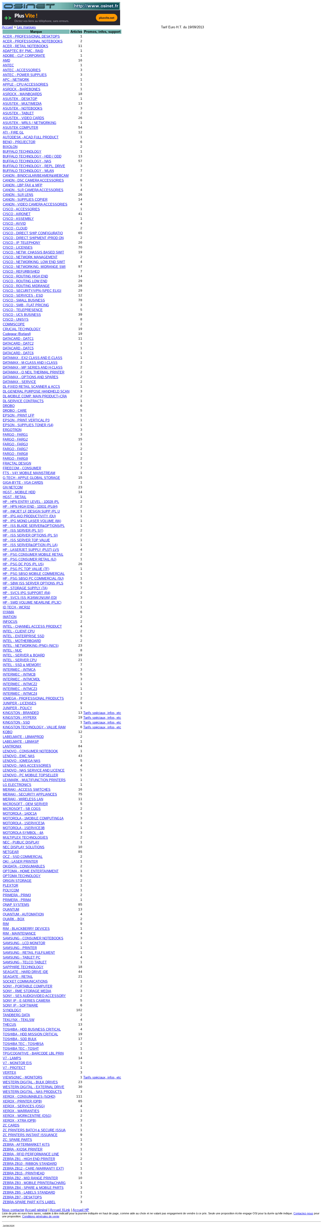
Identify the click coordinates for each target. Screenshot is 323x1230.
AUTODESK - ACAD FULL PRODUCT (31, 137)
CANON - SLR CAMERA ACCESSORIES (33, 190)
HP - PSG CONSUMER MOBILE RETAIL (33, 554)
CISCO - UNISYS (16, 319)
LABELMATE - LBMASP (21, 742)
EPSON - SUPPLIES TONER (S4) (28, 425)
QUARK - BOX (13, 919)
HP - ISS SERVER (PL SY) (23, 530)
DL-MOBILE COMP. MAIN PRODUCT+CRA (35, 396)
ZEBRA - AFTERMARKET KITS (26, 1144)
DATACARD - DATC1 (18, 339)
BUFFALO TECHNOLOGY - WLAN (28, 171)
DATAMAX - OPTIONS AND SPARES (30, 377)
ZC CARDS (11, 1125)
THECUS (9, 1025)
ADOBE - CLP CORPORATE (24, 56)
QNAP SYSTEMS (16, 905)
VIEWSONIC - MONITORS (22, 1077)
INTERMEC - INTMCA (19, 670)
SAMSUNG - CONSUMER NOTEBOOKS (33, 938)
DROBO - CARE (15, 411)
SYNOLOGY (12, 1010)
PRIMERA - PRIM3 (17, 895)
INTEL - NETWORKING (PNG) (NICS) (31, 646)
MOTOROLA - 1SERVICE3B (24, 828)
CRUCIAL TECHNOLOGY (22, 329)
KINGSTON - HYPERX (20, 718)
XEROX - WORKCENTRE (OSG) (27, 1116)
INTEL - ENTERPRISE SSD (23, 636)
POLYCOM (11, 890)
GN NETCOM (13, 487)
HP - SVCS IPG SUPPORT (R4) (26, 593)
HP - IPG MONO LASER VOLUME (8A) (32, 521)
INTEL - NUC (12, 650)
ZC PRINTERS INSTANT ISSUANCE (30, 1135)
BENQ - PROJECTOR (19, 142)
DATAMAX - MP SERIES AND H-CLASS (33, 367)
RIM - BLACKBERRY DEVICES (26, 929)
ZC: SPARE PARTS (17, 1140)
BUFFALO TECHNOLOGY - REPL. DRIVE (34, 166)
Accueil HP (81, 1210)
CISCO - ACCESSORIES (21, 209)
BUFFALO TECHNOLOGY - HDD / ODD (32, 156)
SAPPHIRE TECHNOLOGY (23, 967)
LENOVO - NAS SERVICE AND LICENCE (34, 770)
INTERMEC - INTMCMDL (21, 679)
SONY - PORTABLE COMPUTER (27, 986)
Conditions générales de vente (40, 1216)
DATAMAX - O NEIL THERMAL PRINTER (33, 372)
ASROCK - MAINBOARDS (22, 94)
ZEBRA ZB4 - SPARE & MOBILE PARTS (33, 1188)
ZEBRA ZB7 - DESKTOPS (22, 1197)
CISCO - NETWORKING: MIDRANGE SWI (34, 267)
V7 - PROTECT (14, 1068)
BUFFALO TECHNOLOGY (22, 151)
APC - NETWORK (16, 80)
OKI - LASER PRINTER (20, 861)
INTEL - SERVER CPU (20, 660)
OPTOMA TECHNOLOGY (22, 876)
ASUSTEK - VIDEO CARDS (23, 118)
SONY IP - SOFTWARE (20, 1005)
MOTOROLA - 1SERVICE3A (24, 823)
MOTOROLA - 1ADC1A (20, 813)
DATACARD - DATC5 (18, 348)
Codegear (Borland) (17, 334)
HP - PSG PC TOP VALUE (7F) (26, 569)
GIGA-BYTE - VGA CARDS (23, 482)
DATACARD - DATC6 (18, 353)
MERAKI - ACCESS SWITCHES (26, 789)
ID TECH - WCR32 (16, 607)
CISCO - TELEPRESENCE (23, 310)
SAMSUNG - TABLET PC (21, 957)
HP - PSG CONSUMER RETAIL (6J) (29, 559)
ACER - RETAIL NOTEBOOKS (25, 46)
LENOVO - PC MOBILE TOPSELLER (30, 775)
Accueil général (36, 1210)
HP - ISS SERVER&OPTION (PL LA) (30, 545)
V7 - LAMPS (12, 1058)
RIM (6, 924)
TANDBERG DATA (16, 1015)
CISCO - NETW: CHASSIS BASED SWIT (33, 252)
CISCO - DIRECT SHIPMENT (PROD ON (33, 238)
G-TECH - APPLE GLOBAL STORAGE (31, 478)
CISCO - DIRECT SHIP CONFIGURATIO (33, 233)
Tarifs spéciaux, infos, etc (102, 713)
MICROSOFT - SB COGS (22, 809)
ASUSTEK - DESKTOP (20, 99)
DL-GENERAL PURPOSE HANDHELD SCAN (36, 391)
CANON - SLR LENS (18, 195)
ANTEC (8, 65)
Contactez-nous (303, 1213)
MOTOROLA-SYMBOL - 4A (23, 833)
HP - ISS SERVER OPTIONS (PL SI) (30, 535)
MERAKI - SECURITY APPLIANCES (30, 794)
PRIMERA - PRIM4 (17, 900)
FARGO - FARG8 (15, 454)
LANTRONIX (12, 746)
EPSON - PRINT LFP (18, 415)
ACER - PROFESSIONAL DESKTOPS (31, 36)
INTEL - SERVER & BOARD (24, 655)
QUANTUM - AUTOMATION (23, 914)
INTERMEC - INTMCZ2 (20, 684)
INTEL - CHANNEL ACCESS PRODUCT (32, 626)
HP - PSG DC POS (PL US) (23, 564)
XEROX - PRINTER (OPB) (22, 1101)
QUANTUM (11, 909)
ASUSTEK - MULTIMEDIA (22, 104)
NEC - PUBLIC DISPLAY (21, 842)
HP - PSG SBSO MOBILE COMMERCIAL (34, 574)
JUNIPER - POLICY (17, 708)
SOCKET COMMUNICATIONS (25, 981)
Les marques (26, 27)
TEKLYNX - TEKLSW (18, 1020)
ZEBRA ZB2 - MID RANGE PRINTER (30, 1178)
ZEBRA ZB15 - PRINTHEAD (23, 1173)
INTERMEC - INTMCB (19, 674)
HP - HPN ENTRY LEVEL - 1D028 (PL (31, 502)
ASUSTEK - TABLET (18, 113)
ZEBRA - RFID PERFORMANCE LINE (31, 1154)
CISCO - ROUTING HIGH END (25, 276)
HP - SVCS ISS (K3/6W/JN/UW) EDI (30, 598)
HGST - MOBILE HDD (19, 492)
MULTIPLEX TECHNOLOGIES (25, 837)
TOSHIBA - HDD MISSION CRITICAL (30, 1034)
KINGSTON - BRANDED (21, 713)
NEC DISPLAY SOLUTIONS (23, 847)
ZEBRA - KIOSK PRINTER (22, 1149)
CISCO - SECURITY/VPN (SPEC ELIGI (32, 291)
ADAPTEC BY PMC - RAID (23, 51)
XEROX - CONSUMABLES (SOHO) (29, 1096)
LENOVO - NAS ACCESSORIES (27, 765)
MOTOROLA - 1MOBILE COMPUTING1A (33, 818)
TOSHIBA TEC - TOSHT (21, 1048)
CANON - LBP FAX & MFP (22, 185)
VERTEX (9, 1072)
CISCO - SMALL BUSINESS (24, 300)
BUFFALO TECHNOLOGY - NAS (27, 161)
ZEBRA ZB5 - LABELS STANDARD (29, 1192)
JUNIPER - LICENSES (19, 703)
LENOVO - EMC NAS (19, 756)
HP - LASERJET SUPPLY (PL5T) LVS (31, 550)
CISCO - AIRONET (17, 214)
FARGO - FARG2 (15, 439)
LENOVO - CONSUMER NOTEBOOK (30, 751)
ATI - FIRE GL (13, 132)
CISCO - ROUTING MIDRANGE (26, 286)
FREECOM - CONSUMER (22, 468)
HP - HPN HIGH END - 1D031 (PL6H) (30, 506)
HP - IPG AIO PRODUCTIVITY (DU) (29, 516)
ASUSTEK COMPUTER (20, 128)
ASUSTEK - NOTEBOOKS (22, 108)
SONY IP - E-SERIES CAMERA (26, 1001)
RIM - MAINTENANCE (19, 933)
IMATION (9, 617)
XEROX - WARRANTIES (21, 1111)
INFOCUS (10, 622)
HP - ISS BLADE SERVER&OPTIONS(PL (34, 526)
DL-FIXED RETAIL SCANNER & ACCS (31, 387)
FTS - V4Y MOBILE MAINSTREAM (29, 473)
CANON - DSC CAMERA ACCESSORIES (33, 180)
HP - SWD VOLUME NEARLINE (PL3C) (32, 602)
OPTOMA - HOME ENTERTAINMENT (31, 871)
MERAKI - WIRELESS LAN (23, 799)
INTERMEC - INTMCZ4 (20, 694)
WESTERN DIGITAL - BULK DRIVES (30, 1082)
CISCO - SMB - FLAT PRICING (26, 305)
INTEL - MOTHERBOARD (22, 641)
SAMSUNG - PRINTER (20, 948)
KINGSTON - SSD (16, 722)
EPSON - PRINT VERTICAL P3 (26, 420)
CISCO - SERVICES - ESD (23, 295)
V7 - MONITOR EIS (17, 1063)
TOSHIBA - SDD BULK (20, 1039)
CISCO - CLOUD (15, 228)
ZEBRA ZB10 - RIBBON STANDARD (30, 1164)
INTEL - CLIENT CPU (19, 631)
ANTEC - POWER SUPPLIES (25, 75)
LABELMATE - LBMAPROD (23, 737)
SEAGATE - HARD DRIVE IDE (25, 972)
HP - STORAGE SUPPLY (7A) (25, 588)
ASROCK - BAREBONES (21, 89)
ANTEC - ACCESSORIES (22, 70)
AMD (6, 60)
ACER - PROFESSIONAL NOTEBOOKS (33, 41)
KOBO (7, 732)
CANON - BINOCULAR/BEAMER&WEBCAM (36, 175)
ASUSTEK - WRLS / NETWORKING (29, 123)
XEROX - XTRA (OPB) (19, 1120)
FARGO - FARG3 (15, 444)
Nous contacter (13, 1210)
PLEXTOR (10, 885)
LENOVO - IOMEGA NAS (21, 761)
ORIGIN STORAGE (17, 881)
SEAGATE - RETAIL (18, 977)
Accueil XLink (60, 1210)
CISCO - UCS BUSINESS (22, 315)
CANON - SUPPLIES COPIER (25, 199)
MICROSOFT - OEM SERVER (25, 804)
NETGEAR (11, 852)
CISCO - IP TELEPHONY (21, 243)
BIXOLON (10, 147)
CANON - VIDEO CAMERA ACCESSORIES (35, 204)
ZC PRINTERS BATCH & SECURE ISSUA (34, 1130)
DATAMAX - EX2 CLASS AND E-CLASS (32, 358)
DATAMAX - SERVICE (19, 382)
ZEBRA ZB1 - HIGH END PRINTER (29, 1159)
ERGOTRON (12, 430)
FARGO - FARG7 (15, 449)
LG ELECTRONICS (17, 785)
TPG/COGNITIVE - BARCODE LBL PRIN (33, 1053)
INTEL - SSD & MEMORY (22, 665)
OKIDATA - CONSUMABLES (24, 866)
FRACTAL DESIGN (17, 463)
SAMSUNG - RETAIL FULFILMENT (29, 953)
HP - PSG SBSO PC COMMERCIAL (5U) (33, 578)
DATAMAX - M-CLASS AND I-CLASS (30, 363)
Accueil (7, 27)
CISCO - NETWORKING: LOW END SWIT (34, 262)
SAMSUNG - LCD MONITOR (24, 943)
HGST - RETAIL (14, 497)
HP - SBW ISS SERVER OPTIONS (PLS (33, 583)
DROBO (9, 406)
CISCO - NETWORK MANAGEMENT (30, 257)
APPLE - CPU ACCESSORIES (25, 84)
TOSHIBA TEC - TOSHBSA (23, 1044)
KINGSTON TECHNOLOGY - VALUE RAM (34, 727)
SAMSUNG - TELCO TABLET (25, 962)
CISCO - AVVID (14, 223)
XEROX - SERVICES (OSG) (24, 1106)
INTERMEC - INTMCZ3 (20, 689)
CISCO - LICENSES (18, 247)
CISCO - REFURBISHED (21, 271)
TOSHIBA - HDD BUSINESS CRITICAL (32, 1029)
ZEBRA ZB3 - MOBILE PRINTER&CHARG (34, 1183)
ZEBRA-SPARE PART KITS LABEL (29, 1202)
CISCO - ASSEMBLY (18, 219)
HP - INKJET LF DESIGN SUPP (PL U (31, 511)
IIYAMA (8, 612)
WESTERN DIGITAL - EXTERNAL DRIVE (33, 1087)
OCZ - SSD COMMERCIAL (23, 857)
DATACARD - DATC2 (18, 343)
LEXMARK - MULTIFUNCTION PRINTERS (34, 780)
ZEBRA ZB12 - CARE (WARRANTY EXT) (33, 1168)
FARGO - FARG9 (15, 458)
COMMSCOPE (14, 324)
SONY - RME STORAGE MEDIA (27, 991)
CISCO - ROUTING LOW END (25, 281)
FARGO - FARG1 (15, 435)
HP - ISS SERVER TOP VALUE (26, 540)
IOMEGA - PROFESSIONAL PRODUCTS (33, 698)
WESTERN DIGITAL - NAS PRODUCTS (32, 1092)
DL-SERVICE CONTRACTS (23, 401)
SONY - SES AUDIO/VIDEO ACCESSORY (34, 996)
